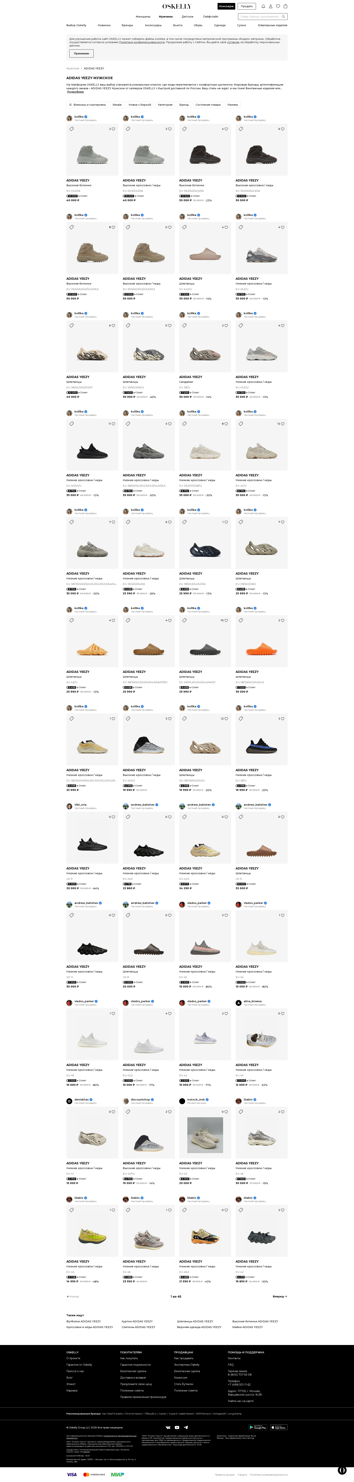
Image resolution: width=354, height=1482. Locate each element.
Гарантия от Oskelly (79, 1364)
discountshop (140, 1099)
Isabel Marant (186, 1413)
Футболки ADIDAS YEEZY (83, 1321)
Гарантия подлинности (135, 1364)
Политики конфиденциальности (142, 42)
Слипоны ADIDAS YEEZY (138, 1327)
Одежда (219, 25)
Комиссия (180, 1377)
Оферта (242, 1474)
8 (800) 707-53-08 (240, 1374)
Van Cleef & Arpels (112, 1413)
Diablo (248, 1099)
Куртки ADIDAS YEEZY (137, 1321)
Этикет (71, 1384)
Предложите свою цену (136, 1384)
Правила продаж (225, 1474)
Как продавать (183, 1358)
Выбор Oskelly (76, 25)
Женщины (143, 16)
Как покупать (129, 1358)
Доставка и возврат (133, 1377)
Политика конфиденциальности (269, 1474)
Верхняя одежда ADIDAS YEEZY (199, 1327)
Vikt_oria (80, 804)
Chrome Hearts (133, 1413)
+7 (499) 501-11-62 (239, 1384)
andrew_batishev (143, 804)
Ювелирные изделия (272, 25)
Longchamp (235, 1413)
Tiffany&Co (150, 1413)
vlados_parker (197, 903)
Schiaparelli (219, 1413)
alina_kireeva (253, 1001)
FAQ (231, 1364)
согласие (233, 42)
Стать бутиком (183, 1384)
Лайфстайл (210, 16)
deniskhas (81, 1099)
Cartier (162, 1413)
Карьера (71, 1390)
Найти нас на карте (241, 1401)
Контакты (234, 1358)
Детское (187, 16)
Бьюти (177, 25)
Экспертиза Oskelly (186, 1364)
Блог (69, 1377)
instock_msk (196, 1099)
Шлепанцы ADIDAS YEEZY (195, 1321)
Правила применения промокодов (143, 1397)
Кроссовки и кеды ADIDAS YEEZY (89, 1327)
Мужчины (166, 16)
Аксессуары (153, 25)
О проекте (73, 1358)
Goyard (173, 1413)
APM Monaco (203, 1413)
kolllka (79, 116)
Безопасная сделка (133, 1371)
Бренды (127, 25)
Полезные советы (132, 1390)
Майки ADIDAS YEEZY (247, 1327)
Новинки (104, 25)
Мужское (72, 68)
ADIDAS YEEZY (77, 180)
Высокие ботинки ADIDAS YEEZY (255, 1321)
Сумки (241, 25)
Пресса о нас (75, 1371)
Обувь (198, 25)
